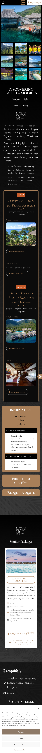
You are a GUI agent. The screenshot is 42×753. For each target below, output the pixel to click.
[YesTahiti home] (3, 2)
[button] (38, 708)
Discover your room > (17, 273)
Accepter (21, 732)
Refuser (21, 738)
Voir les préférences (21, 745)
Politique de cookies (19, 750)
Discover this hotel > (16, 251)
